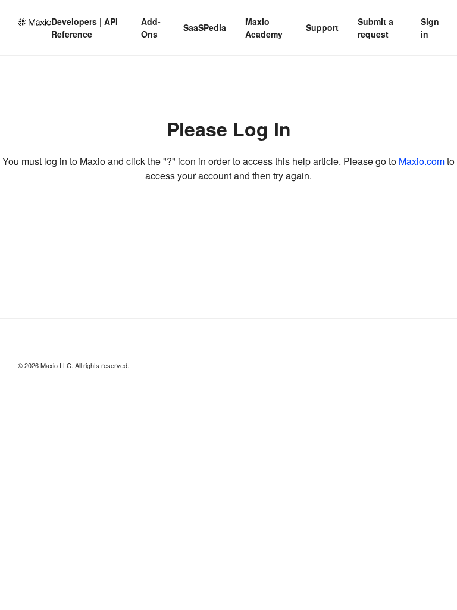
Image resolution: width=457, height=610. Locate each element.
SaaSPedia (204, 27)
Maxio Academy (264, 27)
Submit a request (375, 27)
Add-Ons (151, 27)
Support (322, 27)
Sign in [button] (430, 27)
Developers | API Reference (84, 27)
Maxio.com (422, 161)
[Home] (34, 22)
